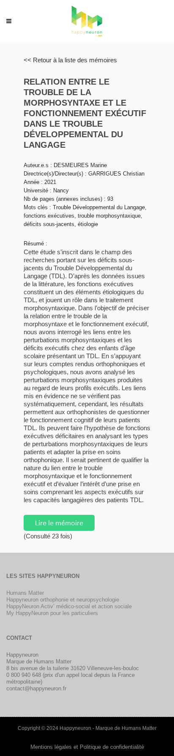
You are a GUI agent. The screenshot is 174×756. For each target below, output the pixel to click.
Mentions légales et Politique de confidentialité (87, 747)
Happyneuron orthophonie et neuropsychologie (62, 599)
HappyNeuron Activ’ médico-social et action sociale (69, 606)
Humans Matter (25, 593)
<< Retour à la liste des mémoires (70, 60)
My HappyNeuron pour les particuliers (52, 613)
